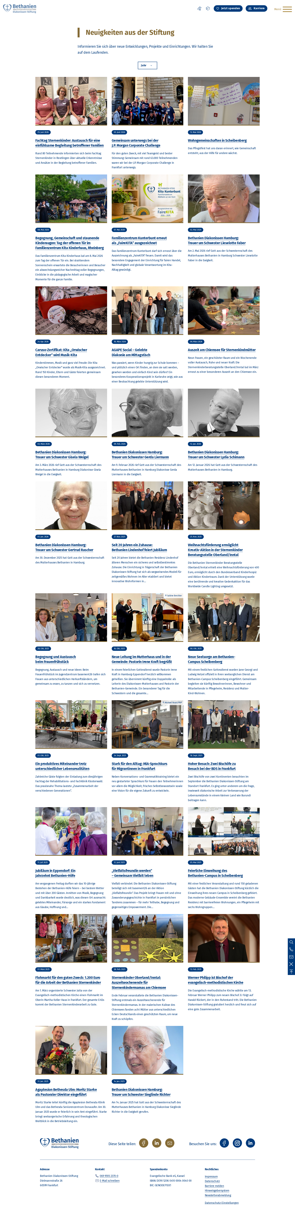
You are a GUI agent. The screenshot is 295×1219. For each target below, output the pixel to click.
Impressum (211, 1176)
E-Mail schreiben (110, 1180)
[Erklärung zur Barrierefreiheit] (199, 8)
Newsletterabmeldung (218, 1195)
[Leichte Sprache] (208, 8)
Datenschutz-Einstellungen (222, 1203)
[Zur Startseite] (20, 8)
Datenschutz (212, 1181)
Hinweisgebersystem (217, 1190)
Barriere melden (214, 1186)
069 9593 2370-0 (109, 1176)
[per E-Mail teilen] (169, 1143)
